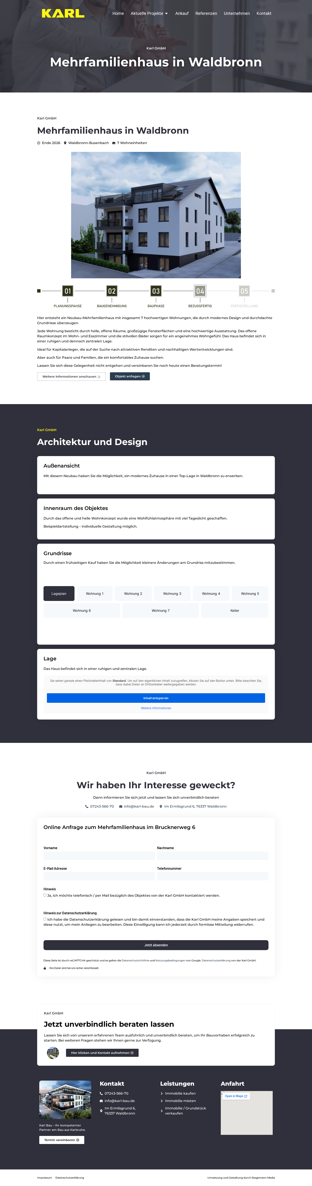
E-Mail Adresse (55, 868)
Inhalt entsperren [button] (156, 698)
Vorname (50, 848)
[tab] (59, 593)
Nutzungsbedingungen (170, 960)
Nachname (165, 848)
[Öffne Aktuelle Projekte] (166, 13)
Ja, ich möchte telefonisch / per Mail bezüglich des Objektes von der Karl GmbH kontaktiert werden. (133, 895)
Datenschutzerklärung (216, 960)
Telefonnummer (169, 868)
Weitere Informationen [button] (156, 708)
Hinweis (50, 889)
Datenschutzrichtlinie (135, 960)
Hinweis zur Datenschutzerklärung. (71, 913)
